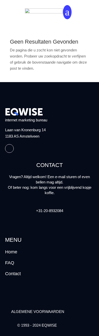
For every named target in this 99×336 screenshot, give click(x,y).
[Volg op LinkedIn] (9, 148)
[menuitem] (67, 12)
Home (11, 251)
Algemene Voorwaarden (37, 311)
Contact (13, 273)
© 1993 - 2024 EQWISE (37, 325)
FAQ (9, 262)
